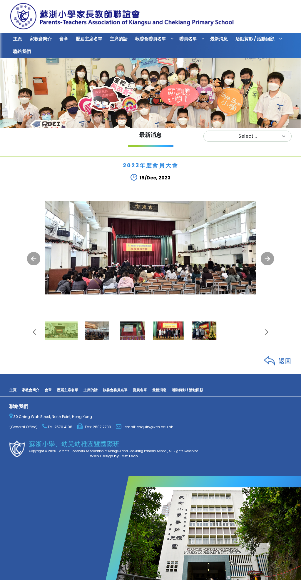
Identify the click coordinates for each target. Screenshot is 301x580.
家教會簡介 (41, 39)
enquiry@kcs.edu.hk (155, 426)
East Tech (129, 456)
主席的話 (119, 39)
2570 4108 (62, 426)
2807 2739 (102, 426)
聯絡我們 (22, 51)
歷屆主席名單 (89, 39)
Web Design (101, 456)
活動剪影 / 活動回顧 (255, 39)
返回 (285, 362)
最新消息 (219, 39)
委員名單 (188, 39)
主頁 (17, 39)
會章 (63, 39)
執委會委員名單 (150, 39)
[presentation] (33, 258)
